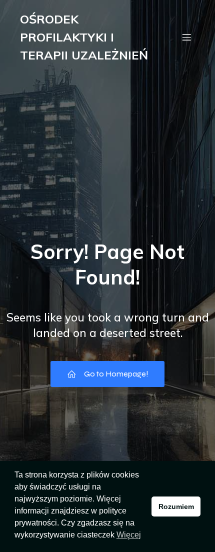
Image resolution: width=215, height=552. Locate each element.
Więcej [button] (128, 534)
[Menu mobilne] (186, 37)
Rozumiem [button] (176, 506)
